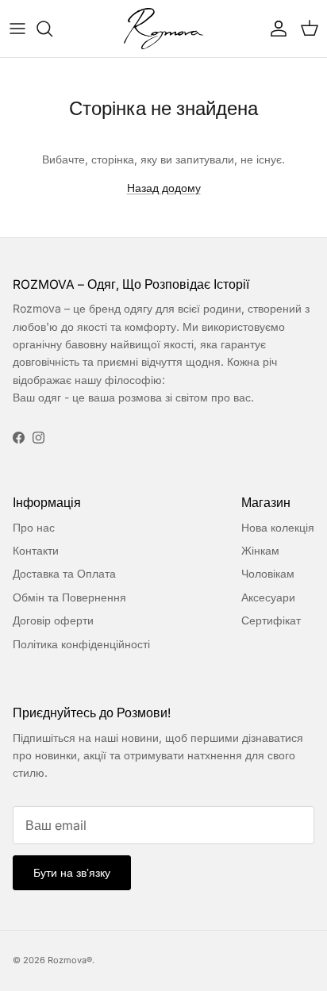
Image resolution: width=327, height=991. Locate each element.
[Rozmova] (163, 28)
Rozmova (67, 960)
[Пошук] (52, 28)
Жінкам (260, 550)
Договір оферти (53, 620)
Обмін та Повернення (69, 597)
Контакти (36, 550)
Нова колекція (277, 527)
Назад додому (164, 187)
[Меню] (17, 28)
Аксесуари (268, 597)
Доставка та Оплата (64, 573)
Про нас (34, 527)
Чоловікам (267, 573)
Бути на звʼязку (71, 872)
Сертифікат (271, 620)
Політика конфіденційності (81, 644)
